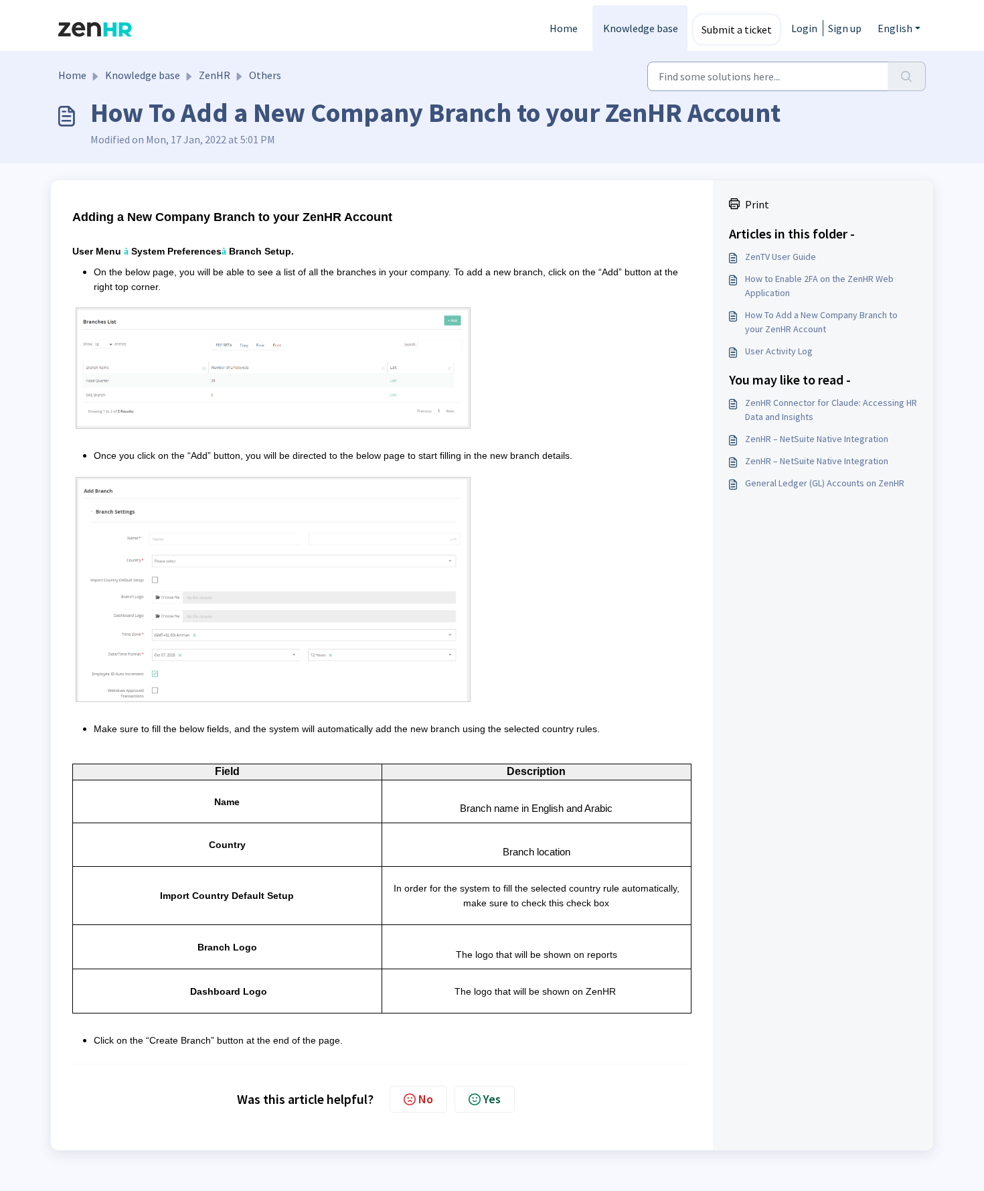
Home (564, 28)
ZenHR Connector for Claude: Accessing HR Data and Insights (831, 410)
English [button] (895, 28)
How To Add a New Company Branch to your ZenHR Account (821, 322)
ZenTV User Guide (780, 257)
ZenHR (214, 75)
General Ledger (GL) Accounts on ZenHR (824, 483)
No (425, 1099)
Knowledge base (640, 28)
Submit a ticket (737, 29)
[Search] (907, 76)
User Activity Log (779, 351)
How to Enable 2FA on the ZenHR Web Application (819, 286)
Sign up (845, 28)
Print (757, 204)
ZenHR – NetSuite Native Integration (816, 439)
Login (804, 28)
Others (265, 75)
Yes (492, 1099)
